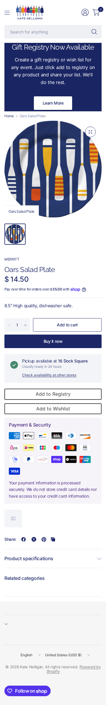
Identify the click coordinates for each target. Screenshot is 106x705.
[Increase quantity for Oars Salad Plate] (25, 325)
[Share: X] (34, 539)
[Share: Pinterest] (44, 539)
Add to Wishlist (53, 409)
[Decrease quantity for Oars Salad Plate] (9, 325)
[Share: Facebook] (23, 539)
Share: (10, 539)
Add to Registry (53, 394)
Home (9, 116)
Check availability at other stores (49, 375)
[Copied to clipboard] (53, 539)
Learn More (53, 102)
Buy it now (53, 341)
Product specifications (28, 558)
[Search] (94, 31)
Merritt (11, 259)
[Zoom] (90, 132)
